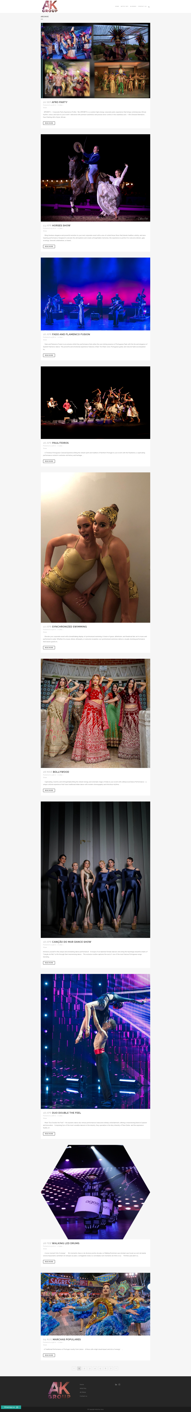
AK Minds (83, 1392)
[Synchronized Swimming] (95, 547)
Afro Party (59, 102)
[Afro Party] (95, 60)
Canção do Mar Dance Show (71, 941)
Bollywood (61, 771)
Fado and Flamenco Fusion (71, 334)
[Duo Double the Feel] (95, 1041)
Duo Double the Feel (66, 1112)
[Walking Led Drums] (95, 1192)
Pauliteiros (60, 442)
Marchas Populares (67, 1339)
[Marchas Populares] (95, 1304)
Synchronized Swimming (69, 626)
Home (82, 1384)
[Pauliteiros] (95, 402)
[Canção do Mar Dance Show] (95, 869)
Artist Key (83, 1388)
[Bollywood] (95, 713)
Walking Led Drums (65, 1243)
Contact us (83, 1396)
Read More (49, 123)
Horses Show (61, 225)
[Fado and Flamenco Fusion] (95, 294)
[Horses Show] (95, 178)
